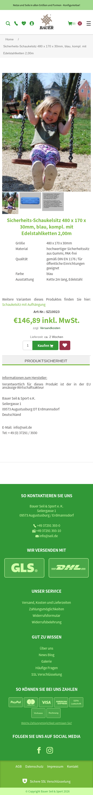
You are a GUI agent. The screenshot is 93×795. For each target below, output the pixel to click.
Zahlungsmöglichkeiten (46, 609)
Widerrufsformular (46, 615)
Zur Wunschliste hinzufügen (64, 345)
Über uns (46, 648)
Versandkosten (50, 328)
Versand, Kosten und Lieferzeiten (46, 602)
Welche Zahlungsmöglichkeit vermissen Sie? (46, 723)
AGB (19, 766)
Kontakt (72, 766)
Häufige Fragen (46, 667)
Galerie (46, 661)
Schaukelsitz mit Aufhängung (23, 304)
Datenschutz (34, 766)
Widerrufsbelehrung (46, 622)
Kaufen (44, 345)
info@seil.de (48, 535)
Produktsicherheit (46, 361)
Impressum (55, 766)
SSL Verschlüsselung (46, 674)
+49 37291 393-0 (48, 525)
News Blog (46, 654)
